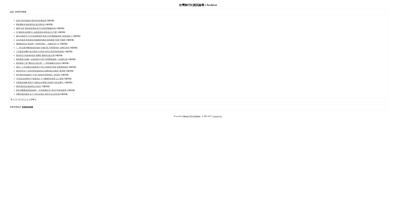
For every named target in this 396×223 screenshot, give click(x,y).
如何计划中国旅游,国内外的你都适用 (31, 21)
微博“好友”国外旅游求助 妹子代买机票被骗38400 (36, 28)
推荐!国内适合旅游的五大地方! (28, 86)
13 (29, 99)
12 (27, 99)
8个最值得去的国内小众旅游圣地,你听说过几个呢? (36, 32)
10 (23, 99)
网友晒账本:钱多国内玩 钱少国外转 (30, 24)
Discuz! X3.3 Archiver (191, 116)
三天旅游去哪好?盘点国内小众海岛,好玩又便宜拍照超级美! (40, 51)
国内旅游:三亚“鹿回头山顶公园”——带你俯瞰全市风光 (38, 63)
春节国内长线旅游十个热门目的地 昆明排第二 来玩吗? (38, 75)
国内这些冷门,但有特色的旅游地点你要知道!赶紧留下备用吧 (40, 71)
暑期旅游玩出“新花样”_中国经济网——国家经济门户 (37, 44)
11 (25, 99)
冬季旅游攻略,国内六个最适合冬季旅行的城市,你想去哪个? (40, 82)
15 (35, 99)
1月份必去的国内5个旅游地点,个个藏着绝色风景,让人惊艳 (39, 79)
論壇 (12, 12)
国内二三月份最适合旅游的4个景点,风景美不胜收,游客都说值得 (42, 67)
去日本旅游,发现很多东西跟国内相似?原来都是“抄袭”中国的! (41, 40)
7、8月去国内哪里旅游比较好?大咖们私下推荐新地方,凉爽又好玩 (42, 48)
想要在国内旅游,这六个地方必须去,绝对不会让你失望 (38, 94)
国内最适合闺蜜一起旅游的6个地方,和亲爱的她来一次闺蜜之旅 (42, 59)
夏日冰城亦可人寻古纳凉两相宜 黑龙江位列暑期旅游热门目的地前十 (44, 36)
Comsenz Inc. (217, 116)
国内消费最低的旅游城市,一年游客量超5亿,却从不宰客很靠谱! (41, 90)
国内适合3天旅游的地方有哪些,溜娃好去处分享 (35, 55)
